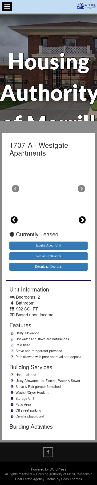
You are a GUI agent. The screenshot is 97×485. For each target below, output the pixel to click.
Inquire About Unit (48, 245)
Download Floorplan (48, 266)
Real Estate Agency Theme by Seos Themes (48, 478)
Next (81, 189)
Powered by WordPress (48, 469)
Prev (15, 189)
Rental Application (48, 256)
